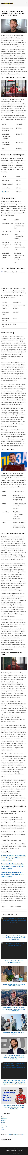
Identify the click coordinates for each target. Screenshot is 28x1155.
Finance (3, 1120)
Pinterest (16, 1134)
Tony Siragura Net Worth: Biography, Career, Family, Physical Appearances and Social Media (14, 937)
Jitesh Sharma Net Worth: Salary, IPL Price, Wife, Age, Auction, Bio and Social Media (14, 1107)
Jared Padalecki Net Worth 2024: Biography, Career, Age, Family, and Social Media (14, 1057)
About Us (13, 1149)
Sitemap (20, 1150)
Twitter (10, 1134)
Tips (2, 1127)
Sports (3, 1124)
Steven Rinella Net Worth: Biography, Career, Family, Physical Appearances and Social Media (14, 1009)
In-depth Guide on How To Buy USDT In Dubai (14, 1033)
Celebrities (18, 906)
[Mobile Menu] (26, 3)
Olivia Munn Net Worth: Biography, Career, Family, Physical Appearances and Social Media (12, 874)
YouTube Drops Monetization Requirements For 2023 (14, 961)
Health (3, 1122)
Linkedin (22, 1134)
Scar (11, 906)
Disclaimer (19, 1149)
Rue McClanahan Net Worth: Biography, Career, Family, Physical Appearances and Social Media (13, 858)
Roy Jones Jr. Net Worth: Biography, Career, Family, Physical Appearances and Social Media (12, 866)
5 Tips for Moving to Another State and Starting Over (14, 985)
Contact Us (7, 1149)
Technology (4, 1126)
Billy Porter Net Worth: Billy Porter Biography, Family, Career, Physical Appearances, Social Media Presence (14, 1082)
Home (2, 1116)
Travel (2, 1129)
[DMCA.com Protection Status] (6, 1139)
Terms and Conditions (11, 1150)
